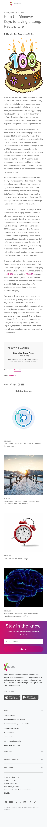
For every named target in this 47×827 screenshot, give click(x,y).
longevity (12, 375)
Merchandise (9, 737)
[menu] (5, 4)
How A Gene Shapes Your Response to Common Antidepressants (22, 445)
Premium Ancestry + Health (14, 719)
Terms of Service (10, 780)
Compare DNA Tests (11, 728)
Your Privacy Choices (12, 787)
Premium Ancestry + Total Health (16, 724)
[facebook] (11, 384)
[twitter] (14, 384)
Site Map (7, 793)
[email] (22, 384)
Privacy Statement (10, 783)
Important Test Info (11, 777)
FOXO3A (29, 274)
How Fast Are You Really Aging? (16, 559)
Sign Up (23, 649)
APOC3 (10, 274)
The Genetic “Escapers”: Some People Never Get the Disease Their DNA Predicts (22, 502)
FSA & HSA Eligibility (12, 745)
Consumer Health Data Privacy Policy (17, 790)
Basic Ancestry (9, 715)
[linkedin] (18, 384)
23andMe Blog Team (14, 34)
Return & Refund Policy (12, 741)
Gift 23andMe (9, 732)
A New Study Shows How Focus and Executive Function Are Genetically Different (21, 615)
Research (17, 370)
